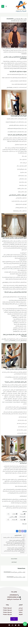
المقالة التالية (14, 562)
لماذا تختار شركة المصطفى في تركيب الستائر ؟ (15, 543)
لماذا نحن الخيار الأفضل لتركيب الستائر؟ (16, 540)
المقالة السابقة (14, 558)
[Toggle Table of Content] (23, 535)
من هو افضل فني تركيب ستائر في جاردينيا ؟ (15, 547)
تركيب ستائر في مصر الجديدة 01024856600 (14, 572)
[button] (6, 6)
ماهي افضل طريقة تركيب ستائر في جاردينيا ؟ (15, 549)
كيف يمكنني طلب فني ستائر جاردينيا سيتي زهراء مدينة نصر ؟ (14, 545)
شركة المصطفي (8, 48)
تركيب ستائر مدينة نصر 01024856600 (16, 577)
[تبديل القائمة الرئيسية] (2, 6)
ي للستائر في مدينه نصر (18, 386)
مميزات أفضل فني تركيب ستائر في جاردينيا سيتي (15, 541)
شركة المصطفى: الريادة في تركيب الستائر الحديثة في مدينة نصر (14, 551)
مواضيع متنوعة (23, 20)
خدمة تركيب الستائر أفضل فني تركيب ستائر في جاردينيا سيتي (13, 538)
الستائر (19, 57)
